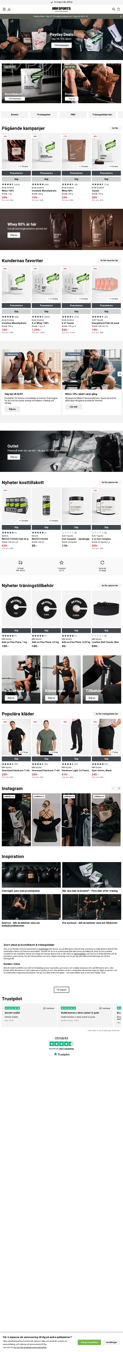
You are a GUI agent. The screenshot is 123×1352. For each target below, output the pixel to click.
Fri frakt (20, 568)
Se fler (115, 128)
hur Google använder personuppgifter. (30, 1347)
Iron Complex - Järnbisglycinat (78, 539)
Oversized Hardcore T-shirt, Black (20, 770)
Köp (16, 179)
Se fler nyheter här (110, 482)
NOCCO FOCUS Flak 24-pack (17, 539)
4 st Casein (68, 323)
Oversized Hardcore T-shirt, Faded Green (54, 770)
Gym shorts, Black (102, 770)
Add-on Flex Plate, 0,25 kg (76, 642)
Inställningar (111, 1342)
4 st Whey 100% (40, 323)
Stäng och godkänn (89, 1342)
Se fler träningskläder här (107, 714)
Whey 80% (67, 190)
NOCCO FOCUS (40, 539)
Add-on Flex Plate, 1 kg (14, 642)
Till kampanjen (61, 45)
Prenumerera (16, 173)
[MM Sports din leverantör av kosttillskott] (62, 9)
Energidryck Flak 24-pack (105, 323)
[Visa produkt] (8, 184)
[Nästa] (113, 788)
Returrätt (102, 568)
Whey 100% (8, 190)
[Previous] (118, 788)
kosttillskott (44, 949)
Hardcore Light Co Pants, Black (79, 770)
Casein (95, 190)
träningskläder (80, 954)
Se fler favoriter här (109, 260)
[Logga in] (9, 9)
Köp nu (72, 99)
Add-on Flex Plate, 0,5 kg (45, 642)
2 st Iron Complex (101, 539)
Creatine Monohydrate (44, 190)
